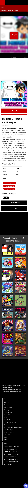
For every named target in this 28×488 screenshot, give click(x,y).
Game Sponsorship (9, 410)
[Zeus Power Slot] (20, 325)
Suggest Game (8, 407)
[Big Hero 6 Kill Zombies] (7, 275)
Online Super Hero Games (11, 454)
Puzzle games (10, 189)
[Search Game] (25, 3)
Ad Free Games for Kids (10, 449)
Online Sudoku (8, 464)
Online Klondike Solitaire (11, 461)
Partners (6, 424)
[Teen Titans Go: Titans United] (20, 287)
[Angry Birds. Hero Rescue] (7, 262)
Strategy (6, 437)
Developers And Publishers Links (13, 427)
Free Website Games (10, 422)
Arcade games (10, 186)
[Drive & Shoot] (7, 313)
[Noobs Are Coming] (20, 313)
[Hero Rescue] (20, 250)
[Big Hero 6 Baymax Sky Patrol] (20, 275)
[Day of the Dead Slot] (20, 351)
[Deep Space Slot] (7, 351)
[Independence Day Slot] (7, 325)
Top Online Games (9, 432)
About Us (6, 402)
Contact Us (7, 405)
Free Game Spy (8, 429)
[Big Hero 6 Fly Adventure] (7, 250)
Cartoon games (10, 183)
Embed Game (15, 203)
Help (5, 417)
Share (15, 208)
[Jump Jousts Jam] (7, 300)
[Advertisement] (14, 69)
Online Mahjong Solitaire (11, 459)
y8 (6, 197)
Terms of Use (7, 415)
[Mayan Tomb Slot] (20, 338)
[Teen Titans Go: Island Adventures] (7, 287)
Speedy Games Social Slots (11, 446)
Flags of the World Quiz (10, 451)
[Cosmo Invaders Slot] (7, 338)
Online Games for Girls (10, 456)
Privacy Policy (8, 412)
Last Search (7, 434)
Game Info (15, 111)
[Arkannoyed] (20, 300)
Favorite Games (8, 419)
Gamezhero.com (19, 385)
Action (5, 439)
